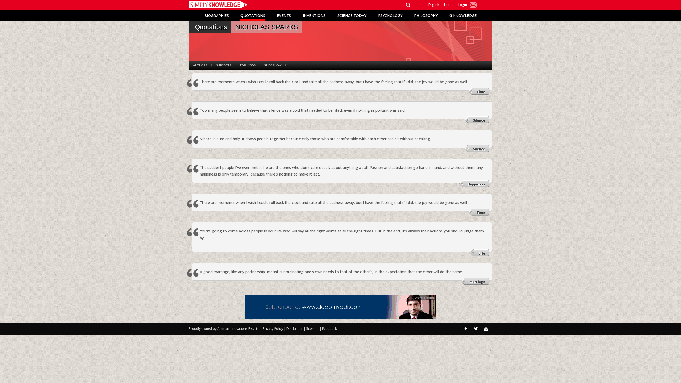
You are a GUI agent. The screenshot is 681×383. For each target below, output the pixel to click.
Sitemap (312, 328)
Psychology (390, 15)
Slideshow (272, 65)
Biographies (216, 15)
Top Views (248, 65)
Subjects (223, 65)
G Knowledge (463, 15)
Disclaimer (294, 328)
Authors (200, 65)
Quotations (252, 15)
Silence (479, 120)
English (433, 4)
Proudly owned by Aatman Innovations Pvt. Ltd (224, 328)
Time (481, 92)
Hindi (446, 4)
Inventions (314, 15)
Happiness (476, 184)
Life (482, 253)
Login (462, 4)
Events (284, 15)
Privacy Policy (273, 328)
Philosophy (426, 15)
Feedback (329, 328)
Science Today (351, 15)
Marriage (477, 282)
